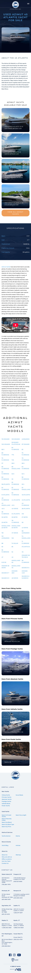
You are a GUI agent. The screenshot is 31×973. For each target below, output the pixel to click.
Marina (18, 836)
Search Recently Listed (6, 819)
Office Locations (7, 859)
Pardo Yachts (6, 805)
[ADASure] (15, 960)
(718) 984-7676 (6, 884)
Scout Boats (19, 795)
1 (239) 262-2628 (6, 927)
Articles (18, 845)
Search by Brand (7, 822)
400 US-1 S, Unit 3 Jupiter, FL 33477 (19, 909)
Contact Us (5, 863)
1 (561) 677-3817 (18, 912)
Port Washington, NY (7, 935)
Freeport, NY (17, 874)
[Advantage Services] (15, 970)
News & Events (6, 842)
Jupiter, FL (17, 905)
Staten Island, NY (7, 874)
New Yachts (5, 791)
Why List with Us (7, 857)
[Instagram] (14, 955)
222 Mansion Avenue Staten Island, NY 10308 (7, 880)
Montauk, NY (6, 890)
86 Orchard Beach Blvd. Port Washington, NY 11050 (7, 942)
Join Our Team (6, 861)
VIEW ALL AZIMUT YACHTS (15, 213)
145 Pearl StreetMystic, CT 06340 (19, 924)
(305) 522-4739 (18, 939)
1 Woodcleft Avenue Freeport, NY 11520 (19, 878)
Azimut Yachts (6, 267)
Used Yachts (5, 811)
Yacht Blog (5, 845)
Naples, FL (5, 920)
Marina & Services (7, 832)
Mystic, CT (17, 920)
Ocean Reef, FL (18, 934)
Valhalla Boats (6, 803)
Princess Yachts (6, 797)
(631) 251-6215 (6, 914)
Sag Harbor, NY (6, 905)
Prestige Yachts (6, 801)
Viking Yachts (6, 795)
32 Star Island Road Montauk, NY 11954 (7, 895)
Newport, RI (17, 890)
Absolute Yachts (7, 799)
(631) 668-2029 (6, 899)
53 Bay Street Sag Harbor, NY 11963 (7, 910)
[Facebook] (10, 955)
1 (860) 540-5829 (18, 927)
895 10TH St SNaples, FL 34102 (7, 924)
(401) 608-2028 (18, 898)
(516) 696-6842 (6, 946)
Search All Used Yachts (6, 815)
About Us (4, 851)
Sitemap (18, 855)
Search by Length (21, 815)
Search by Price (6, 826)
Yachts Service (6, 836)
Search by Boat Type (8, 824)
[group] (15, 40)
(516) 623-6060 (18, 881)
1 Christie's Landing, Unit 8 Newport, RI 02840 (21, 894)
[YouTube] (19, 955)
